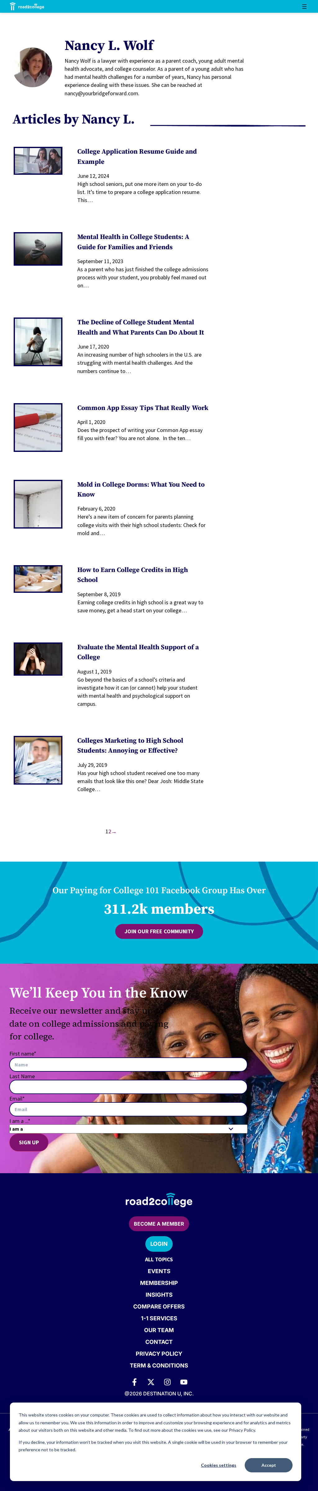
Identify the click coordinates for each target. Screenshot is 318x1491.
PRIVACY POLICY (159, 1353)
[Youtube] (183, 1382)
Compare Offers (159, 1306)
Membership (159, 1283)
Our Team (159, 1330)
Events (159, 1271)
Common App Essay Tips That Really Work (142, 408)
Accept (268, 1465)
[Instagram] (167, 1382)
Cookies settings (218, 1465)
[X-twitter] (150, 1382)
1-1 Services (159, 1318)
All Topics (159, 1259)
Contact (159, 1342)
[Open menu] (304, 6)
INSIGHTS (159, 1294)
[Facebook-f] (134, 1382)
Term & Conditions (159, 1365)
